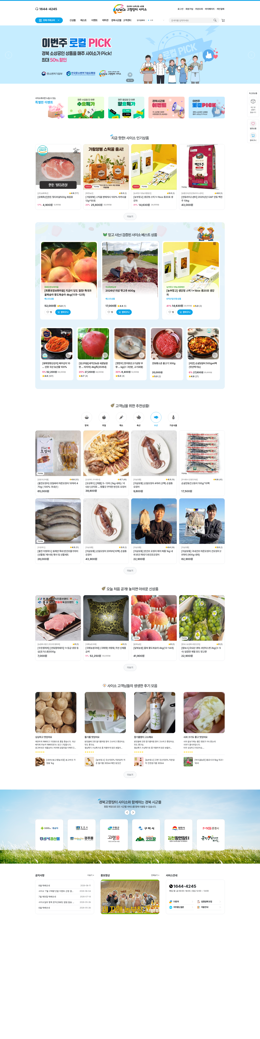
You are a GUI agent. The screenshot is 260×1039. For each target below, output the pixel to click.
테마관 (105, 20)
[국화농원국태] (91, 644)
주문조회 (199, 9)
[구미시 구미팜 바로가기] (146, 835)
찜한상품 (253, 128)
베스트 (83, 20)
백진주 (152, 20)
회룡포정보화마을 (51, 287)
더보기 (130, 216)
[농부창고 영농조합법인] (142, 193)
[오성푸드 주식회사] (92, 479)
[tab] (86, 419)
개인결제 (220, 9)
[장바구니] (223, 20)
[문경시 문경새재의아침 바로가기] (211, 835)
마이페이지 (209, 9)
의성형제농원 (110, 287)
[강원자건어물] (43, 479)
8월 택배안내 (44, 885)
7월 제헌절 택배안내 (47, 896)
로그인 (180, 9)
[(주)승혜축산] (43, 193)
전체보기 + (155, 875)
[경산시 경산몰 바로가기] (49, 835)
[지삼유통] (137, 479)
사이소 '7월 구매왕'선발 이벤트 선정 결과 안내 (57, 891)
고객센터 (127, 20)
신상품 (73, 20)
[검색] (215, 20)
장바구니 (253, 140)
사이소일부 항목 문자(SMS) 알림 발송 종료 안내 (57, 902)
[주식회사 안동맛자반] (189, 479)
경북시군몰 (116, 20)
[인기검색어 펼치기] (163, 20)
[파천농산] (89, 193)
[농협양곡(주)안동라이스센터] (192, 193)
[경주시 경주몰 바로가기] (81, 835)
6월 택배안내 (44, 908)
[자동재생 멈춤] (130, 74)
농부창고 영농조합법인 (175, 287)
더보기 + (90, 875)
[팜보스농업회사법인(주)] (190, 644)
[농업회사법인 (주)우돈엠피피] (49, 644)
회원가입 (189, 9)
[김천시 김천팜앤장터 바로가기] (178, 835)
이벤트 (94, 20)
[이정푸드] (41, 547)
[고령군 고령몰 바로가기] (114, 835)
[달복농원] (137, 644)
